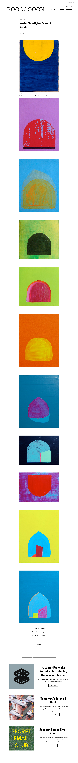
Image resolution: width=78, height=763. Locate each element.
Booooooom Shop (53, 714)
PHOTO (62, 8)
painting (53, 657)
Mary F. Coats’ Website (38, 628)
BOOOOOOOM (25, 9)
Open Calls (69, 6)
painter (48, 657)
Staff (29, 31)
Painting (22, 19)
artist (24, 657)
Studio (62, 11)
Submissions (69, 11)
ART (61, 6)
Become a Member (8, 2)
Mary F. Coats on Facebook (39, 635)
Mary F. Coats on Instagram (39, 632)
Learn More (53, 685)
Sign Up (53, 745)
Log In (69, 2)
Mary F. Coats (41, 657)
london (35, 657)
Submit (72, 2)
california (29, 657)
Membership (69, 8)
